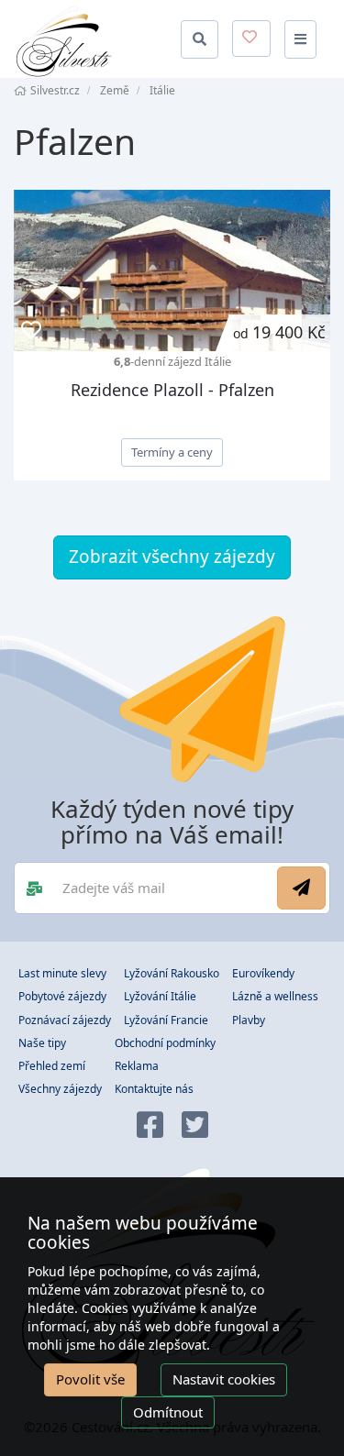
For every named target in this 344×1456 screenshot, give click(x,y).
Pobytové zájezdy (62, 996)
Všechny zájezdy (60, 1089)
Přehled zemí (51, 1066)
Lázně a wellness (275, 996)
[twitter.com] (195, 1126)
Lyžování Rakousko (171, 973)
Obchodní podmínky (165, 1043)
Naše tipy (42, 1043)
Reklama (137, 1066)
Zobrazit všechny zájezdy (172, 556)
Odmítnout (168, 1412)
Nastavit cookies (223, 1379)
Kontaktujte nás (154, 1089)
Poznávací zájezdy (64, 1020)
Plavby (248, 1020)
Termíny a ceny (172, 452)
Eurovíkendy (263, 973)
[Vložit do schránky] (31, 330)
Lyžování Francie (166, 1020)
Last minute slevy (62, 973)
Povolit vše (90, 1379)
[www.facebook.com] (150, 1126)
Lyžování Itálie (160, 996)
